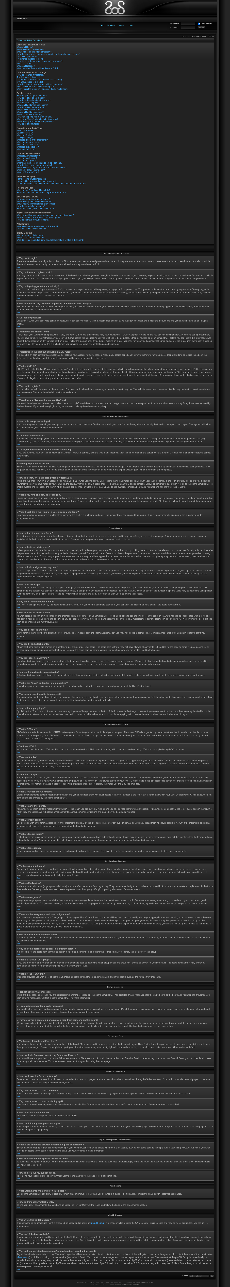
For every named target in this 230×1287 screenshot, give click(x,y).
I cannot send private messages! (31, 179)
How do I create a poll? (27, 102)
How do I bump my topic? (28, 124)
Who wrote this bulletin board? (31, 235)
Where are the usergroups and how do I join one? (39, 163)
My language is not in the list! (30, 82)
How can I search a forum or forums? (33, 199)
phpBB (89, 1282)
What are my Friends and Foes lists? (33, 190)
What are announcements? (29, 142)
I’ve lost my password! (27, 56)
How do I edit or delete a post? (31, 98)
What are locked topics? (28, 147)
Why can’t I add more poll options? (32, 105)
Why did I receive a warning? (30, 114)
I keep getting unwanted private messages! (36, 181)
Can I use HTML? (25, 133)
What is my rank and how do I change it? (35, 87)
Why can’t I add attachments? (30, 112)
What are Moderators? (27, 158)
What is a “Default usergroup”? (31, 170)
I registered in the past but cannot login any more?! (40, 61)
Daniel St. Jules (147, 1282)
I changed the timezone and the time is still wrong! (39, 79)
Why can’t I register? (26, 66)
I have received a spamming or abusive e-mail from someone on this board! (51, 183)
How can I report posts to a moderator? (34, 117)
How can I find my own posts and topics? (35, 208)
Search (121, 25)
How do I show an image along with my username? (40, 84)
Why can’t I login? (25, 47)
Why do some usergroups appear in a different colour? (42, 167)
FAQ (102, 25)
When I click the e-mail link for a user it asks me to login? (42, 89)
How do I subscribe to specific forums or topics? (38, 217)
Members (111, 25)
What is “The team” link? (28, 172)
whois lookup (23, 1257)
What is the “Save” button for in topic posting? (37, 119)
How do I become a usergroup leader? (34, 165)
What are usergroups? (27, 160)
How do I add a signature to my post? (34, 100)
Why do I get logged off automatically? (34, 52)
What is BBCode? (25, 130)
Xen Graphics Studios (130, 1284)
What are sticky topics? (27, 144)
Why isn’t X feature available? (30, 237)
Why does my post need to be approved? (35, 121)
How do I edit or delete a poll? (30, 107)
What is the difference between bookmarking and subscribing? (45, 215)
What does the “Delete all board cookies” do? (37, 68)
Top (18, 267)
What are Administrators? (28, 156)
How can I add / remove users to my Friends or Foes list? (42, 192)
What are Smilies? (25, 135)
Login (130, 25)
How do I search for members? (31, 206)
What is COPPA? (24, 63)
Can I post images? (26, 137)
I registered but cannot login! (30, 59)
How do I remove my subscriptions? (33, 220)
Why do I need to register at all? (31, 49)
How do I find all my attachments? (32, 229)
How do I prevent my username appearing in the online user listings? (48, 54)
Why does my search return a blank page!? (36, 204)
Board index (22, 19)
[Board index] (115, 7)
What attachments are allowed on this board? (37, 226)
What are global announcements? (32, 140)
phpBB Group (97, 1223)
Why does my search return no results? (34, 201)
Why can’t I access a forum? (29, 110)
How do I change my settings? (30, 75)
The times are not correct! (28, 77)
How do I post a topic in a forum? (32, 95)
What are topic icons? (27, 149)
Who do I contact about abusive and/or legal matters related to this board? (50, 240)
